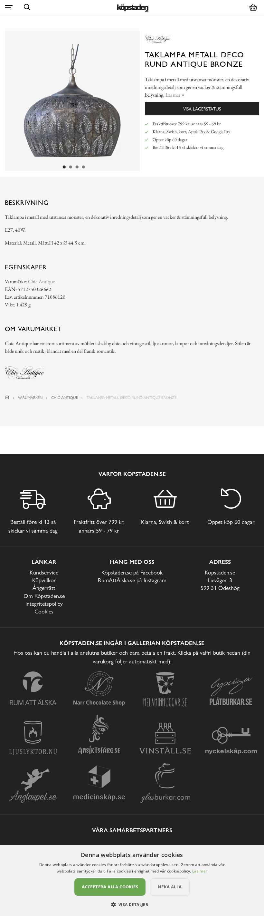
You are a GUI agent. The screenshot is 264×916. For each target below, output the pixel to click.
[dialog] (132, 880)
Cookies (43, 611)
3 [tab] (77, 167)
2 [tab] (70, 167)
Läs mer (199, 871)
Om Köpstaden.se (44, 596)
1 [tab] (64, 167)
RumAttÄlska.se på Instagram (132, 580)
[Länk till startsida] (7, 397)
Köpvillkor (44, 580)
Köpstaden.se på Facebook (132, 572)
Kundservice (44, 572)
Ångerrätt (44, 587)
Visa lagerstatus (202, 108)
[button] (132, 904)
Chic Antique (41, 281)
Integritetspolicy (44, 603)
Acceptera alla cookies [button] (110, 887)
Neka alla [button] (170, 887)
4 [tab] (83, 167)
